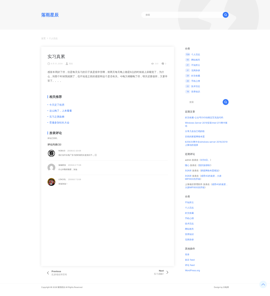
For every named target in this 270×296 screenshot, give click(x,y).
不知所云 (189, 202)
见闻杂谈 (189, 239)
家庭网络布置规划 (209, 170)
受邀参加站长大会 (59, 122)
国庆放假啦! (204, 165)
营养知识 (189, 234)
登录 (187, 254)
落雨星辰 (61, 287)
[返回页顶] (263, 284)
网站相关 (189, 229)
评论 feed (190, 265)
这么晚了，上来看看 (60, 110)
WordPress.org (192, 270)
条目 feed (190, 259)
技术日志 (189, 223)
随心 (187, 165)
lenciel (62, 179)
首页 (43, 38)
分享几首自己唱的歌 (195, 131)
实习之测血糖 (56, 116)
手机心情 (189, 218)
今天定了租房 (56, 104)
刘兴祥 (188, 170)
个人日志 (53, 38)
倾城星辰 (62, 165)
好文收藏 (189, 213)
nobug (61, 150)
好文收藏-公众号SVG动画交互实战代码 (204, 117)
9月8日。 (205, 160)
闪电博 (226, 287)
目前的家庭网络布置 (195, 136)
